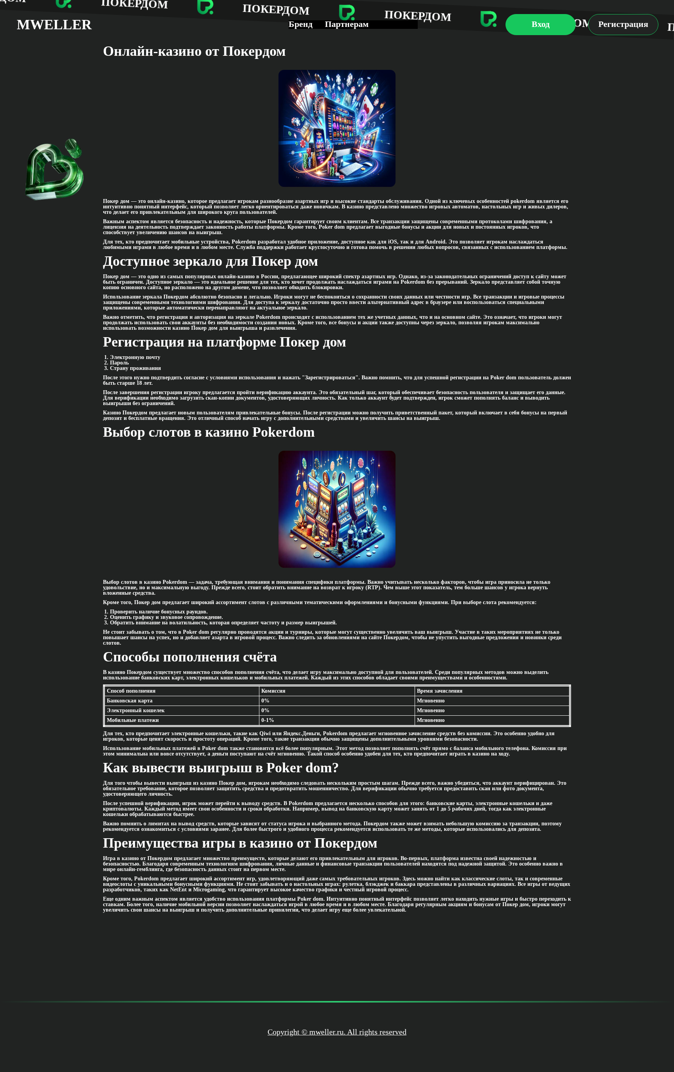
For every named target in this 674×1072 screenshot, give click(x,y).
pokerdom (523, 201)
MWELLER (54, 25)
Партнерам (347, 24)
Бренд (300, 24)
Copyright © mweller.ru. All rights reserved (337, 1032)
